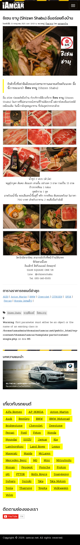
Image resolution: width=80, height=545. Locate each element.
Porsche (44, 467)
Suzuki (26, 481)
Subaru (10, 481)
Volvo (9, 495)
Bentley (24, 418)
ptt (8, 474)
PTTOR (20, 474)
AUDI (5, 297)
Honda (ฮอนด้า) (23, 301)
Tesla (9, 488)
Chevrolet (43, 297)
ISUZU (27, 439)
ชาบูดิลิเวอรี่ (29, 312)
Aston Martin (19, 297)
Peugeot (27, 467)
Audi (9, 418)
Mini (47, 460)
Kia (56, 439)
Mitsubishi (63, 460)
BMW (32, 297)
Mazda (28, 453)
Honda (51, 432)
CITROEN (57, 297)
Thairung (25, 488)
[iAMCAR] (12, 5)
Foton (37, 432)
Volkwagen (61, 488)
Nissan (10, 467)
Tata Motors (58, 481)
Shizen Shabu (14, 312)
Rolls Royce (39, 474)
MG (35, 460)
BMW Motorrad (59, 418)
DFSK (68, 297)
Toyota (42, 488)
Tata (40, 481)
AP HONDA (36, 411)
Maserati (11, 453)
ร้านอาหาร (49, 23)
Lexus (56, 446)
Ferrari (8, 301)
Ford (24, 432)
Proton (61, 467)
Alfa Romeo (14, 411)
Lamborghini (14, 446)
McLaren (44, 453)
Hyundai (11, 439)
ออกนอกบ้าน (63, 23)
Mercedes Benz (16, 460)
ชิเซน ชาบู (41, 312)
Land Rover (37, 446)
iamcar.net (32, 538)
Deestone (56, 425)
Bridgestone (14, 425)
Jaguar (42, 439)
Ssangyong (61, 474)
